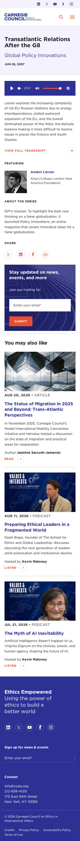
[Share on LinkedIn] (21, 254)
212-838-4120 (16, 791)
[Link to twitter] (47, 4)
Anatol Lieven (42, 172)
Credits (10, 830)
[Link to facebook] (63, 4)
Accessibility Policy (57, 830)
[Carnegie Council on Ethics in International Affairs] (23, 17)
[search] (61, 17)
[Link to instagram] (71, 4)
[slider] (20, 88)
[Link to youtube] (55, 4)
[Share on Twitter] (9, 254)
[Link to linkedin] (38, 4)
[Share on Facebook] (33, 254)
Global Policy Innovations (35, 55)
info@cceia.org (17, 786)
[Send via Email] (45, 254)
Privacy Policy (29, 830)
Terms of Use (14, 834)
